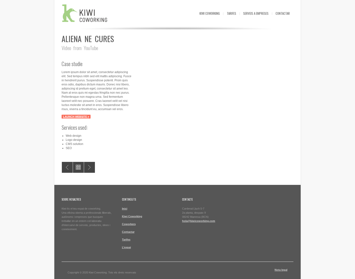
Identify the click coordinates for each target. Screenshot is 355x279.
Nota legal (281, 269)
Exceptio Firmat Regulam (89, 167)
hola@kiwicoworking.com (198, 220)
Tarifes (231, 13)
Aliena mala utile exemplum (67, 167)
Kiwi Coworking (209, 13)
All (78, 167)
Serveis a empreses (256, 13)
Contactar (283, 13)
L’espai (126, 247)
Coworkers (129, 224)
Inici (124, 208)
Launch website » (76, 116)
